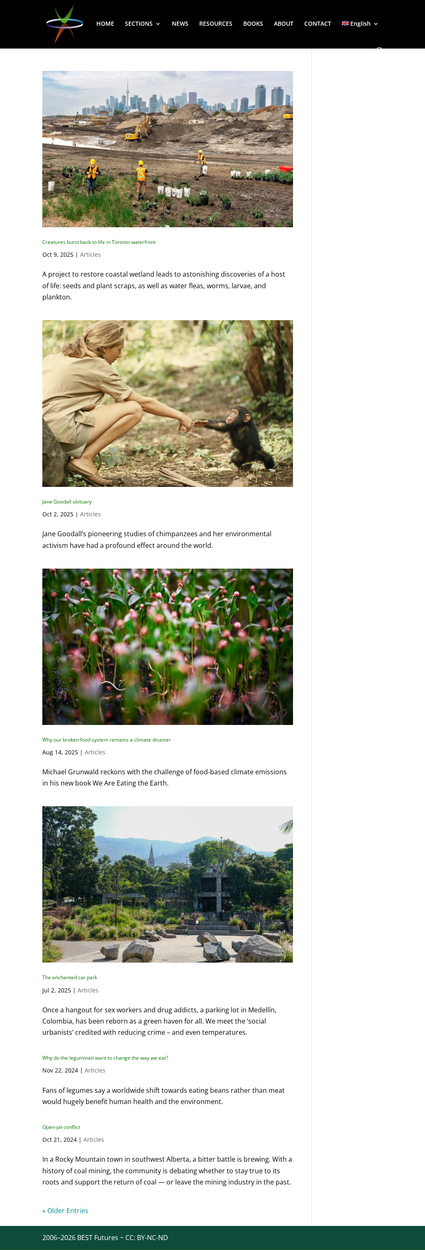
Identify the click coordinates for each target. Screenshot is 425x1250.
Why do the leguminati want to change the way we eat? (105, 1057)
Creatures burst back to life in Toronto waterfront (99, 242)
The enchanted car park (69, 977)
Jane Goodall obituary (67, 501)
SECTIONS (139, 24)
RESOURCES (215, 24)
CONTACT (317, 24)
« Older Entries (65, 1210)
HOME (105, 24)
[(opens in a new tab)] (167, 149)
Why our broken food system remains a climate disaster (106, 739)
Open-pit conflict (61, 1127)
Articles (90, 254)
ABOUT (283, 24)
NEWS (180, 24)
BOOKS (253, 24)
